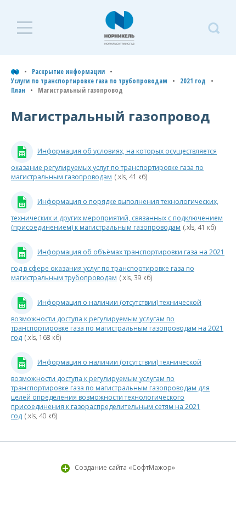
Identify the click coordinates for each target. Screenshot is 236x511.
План (18, 90)
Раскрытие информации (68, 71)
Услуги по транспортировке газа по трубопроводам (89, 81)
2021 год (193, 81)
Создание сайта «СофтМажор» (125, 467)
